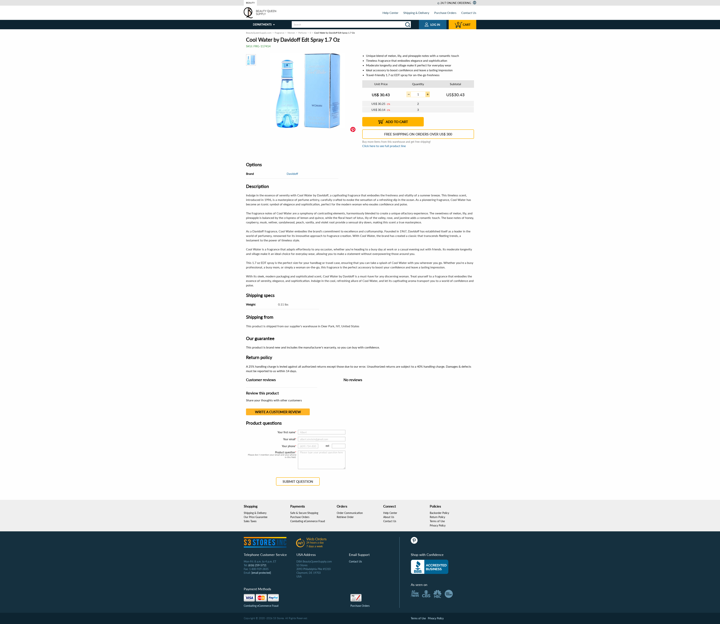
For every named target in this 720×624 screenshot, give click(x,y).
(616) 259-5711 (257, 565)
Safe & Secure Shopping (304, 512)
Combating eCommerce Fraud (307, 521)
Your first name (286, 432)
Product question (285, 452)
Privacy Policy (438, 525)
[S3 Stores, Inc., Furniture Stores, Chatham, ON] (429, 567)
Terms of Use (437, 521)
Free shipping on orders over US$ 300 (418, 134)
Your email (289, 439)
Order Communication (350, 512)
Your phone (288, 446)
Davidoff (292, 173)
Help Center (390, 12)
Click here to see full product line (384, 146)
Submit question (298, 481)
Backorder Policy (439, 512)
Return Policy (437, 517)
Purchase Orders (445, 12)
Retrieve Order (345, 517)
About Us (388, 517)
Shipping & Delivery (416, 12)
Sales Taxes (250, 521)
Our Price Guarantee (255, 517)
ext (327, 445)
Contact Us (468, 12)
